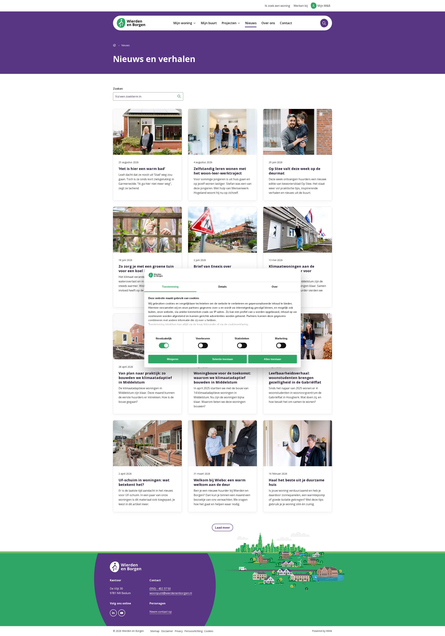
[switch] (203, 345)
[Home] (114, 45)
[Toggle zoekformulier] (324, 23)
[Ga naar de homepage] (131, 23)
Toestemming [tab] (170, 286)
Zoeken (118, 89)
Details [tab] (222, 286)
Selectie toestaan (222, 359)
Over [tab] (275, 286)
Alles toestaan (272, 359)
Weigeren (172, 359)
